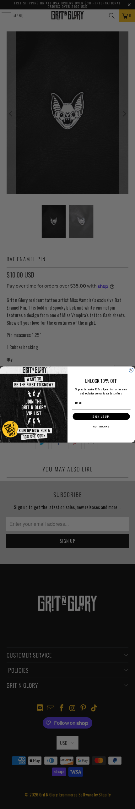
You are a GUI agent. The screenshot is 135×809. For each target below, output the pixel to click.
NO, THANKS (101, 427)
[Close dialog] (131, 370)
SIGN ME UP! (101, 417)
